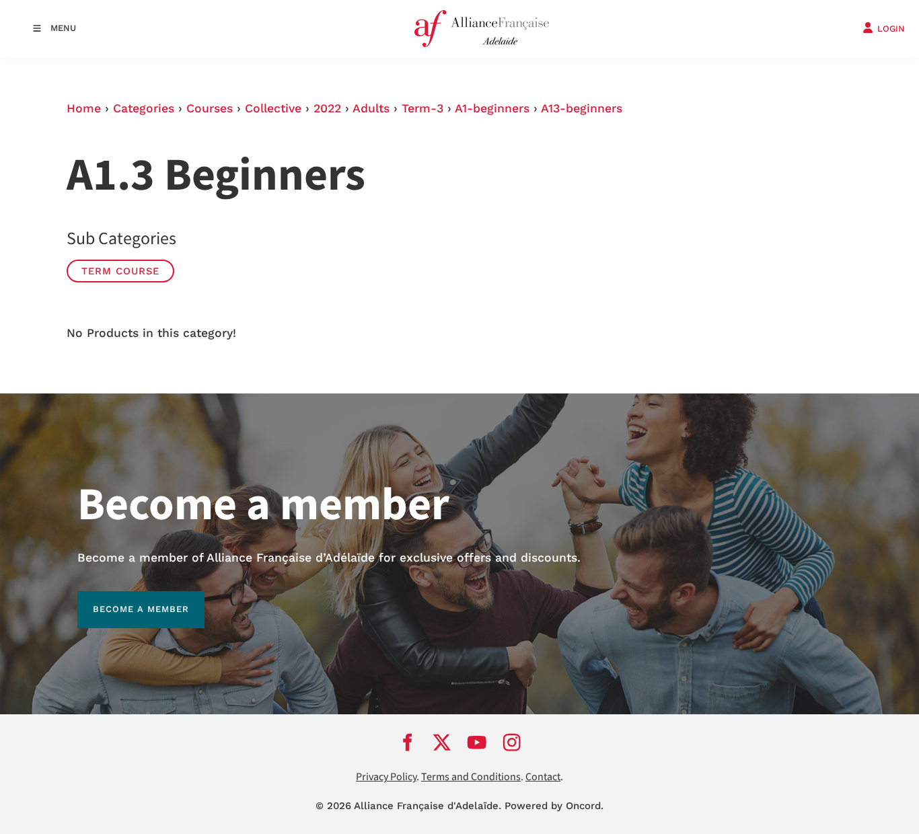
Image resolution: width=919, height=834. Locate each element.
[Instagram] (512, 742)
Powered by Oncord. (554, 806)
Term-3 (422, 108)
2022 (327, 108)
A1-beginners (492, 108)
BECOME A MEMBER (125, 599)
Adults (371, 108)
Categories (143, 108)
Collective (273, 108)
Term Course (120, 271)
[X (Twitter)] (442, 742)
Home (84, 108)
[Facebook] (407, 742)
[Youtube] (477, 742)
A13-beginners (581, 108)
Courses (209, 108)
